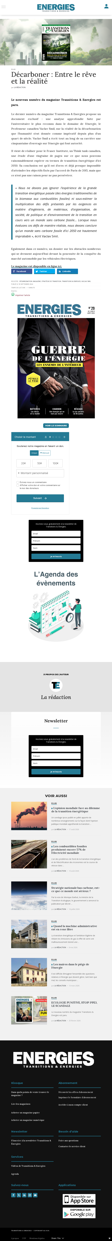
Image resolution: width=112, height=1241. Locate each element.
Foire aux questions (68, 1140)
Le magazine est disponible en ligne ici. (36, 266)
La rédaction (20, 87)
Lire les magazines (20, 1104)
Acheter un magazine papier (25, 1112)
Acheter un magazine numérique (27, 1120)
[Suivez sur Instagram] (30, 1195)
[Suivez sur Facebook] (13, 1195)
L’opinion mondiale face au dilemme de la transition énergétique (75, 809)
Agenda (15, 1174)
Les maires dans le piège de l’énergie (70, 966)
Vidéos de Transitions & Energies (28, 1166)
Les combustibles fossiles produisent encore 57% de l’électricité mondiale (69, 849)
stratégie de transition (51, 281)
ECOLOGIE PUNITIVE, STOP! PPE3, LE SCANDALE (74, 1004)
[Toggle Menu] (3, 6)
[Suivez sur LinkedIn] (24, 1195)
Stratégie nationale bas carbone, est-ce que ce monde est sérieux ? (75, 889)
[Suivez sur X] (19, 1195)
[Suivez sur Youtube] (35, 1195)
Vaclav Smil (86, 281)
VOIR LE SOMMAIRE (56, 425)
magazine (37, 281)
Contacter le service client (71, 1146)
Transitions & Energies (71, 281)
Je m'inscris (56, 556)
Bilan (13, 69)
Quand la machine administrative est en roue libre (74, 927)
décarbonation (25, 281)
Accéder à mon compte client (73, 1104)
